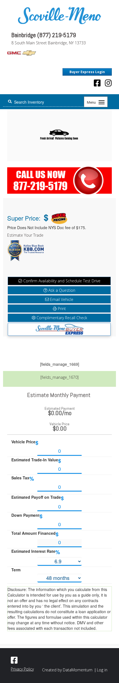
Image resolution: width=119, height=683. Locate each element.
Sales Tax (22, 478)
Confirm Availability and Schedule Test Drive (61, 280)
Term (15, 569)
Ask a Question (61, 290)
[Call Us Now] (59, 179)
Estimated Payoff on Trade (37, 498)
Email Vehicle (61, 299)
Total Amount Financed (35, 534)
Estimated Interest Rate (35, 552)
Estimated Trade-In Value (36, 460)
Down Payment (27, 516)
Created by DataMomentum (68, 669)
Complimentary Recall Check (61, 317)
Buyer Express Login (87, 72)
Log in (102, 669)
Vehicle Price (24, 442)
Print (61, 308)
